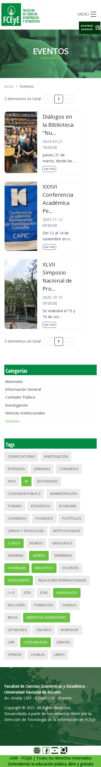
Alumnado (14, 381)
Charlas (69, 605)
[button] (89, 28)
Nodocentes (18, 580)
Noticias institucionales (25, 413)
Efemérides (63, 555)
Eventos (27, 86)
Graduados (62, 543)
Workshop (70, 630)
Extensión (16, 469)
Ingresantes (67, 592)
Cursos (14, 543)
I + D (11, 592)
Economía (67, 506)
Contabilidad (35, 642)
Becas (13, 617)
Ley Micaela (17, 630)
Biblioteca (44, 568)
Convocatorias (21, 456)
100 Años (43, 630)
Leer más (49, 169)
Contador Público (20, 397)
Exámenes (15, 555)
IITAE (43, 592)
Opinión (15, 654)
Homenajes (17, 568)
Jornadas (42, 469)
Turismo (15, 506)
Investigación (16, 405)
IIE (26, 481)
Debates (12, 421)
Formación (43, 605)
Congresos (68, 469)
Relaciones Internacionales (62, 580)
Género (39, 555)
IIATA (12, 481)
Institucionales (66, 531)
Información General (23, 389)
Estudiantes (47, 481)
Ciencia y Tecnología (26, 531)
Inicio (8, 86)
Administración (63, 493)
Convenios (17, 518)
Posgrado (44, 518)
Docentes (70, 568)
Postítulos (71, 518)
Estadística (40, 506)
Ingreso (36, 543)
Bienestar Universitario (47, 617)
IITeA (27, 592)
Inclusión (16, 605)
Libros (59, 654)
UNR (11, 642)
